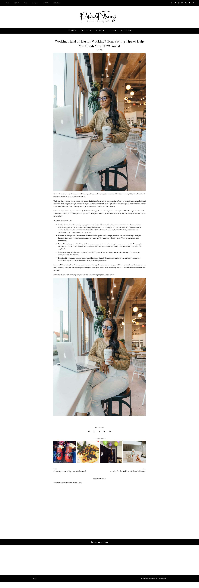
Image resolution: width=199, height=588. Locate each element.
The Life (112, 30)
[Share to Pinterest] (99, 431)
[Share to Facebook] (94, 431)
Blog (26, 3)
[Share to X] (89, 431)
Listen (45, 3)
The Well (71, 30)
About (16, 3)
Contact (57, 3)
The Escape (85, 30)
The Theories (126, 30)
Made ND (162, 578)
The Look (99, 30)
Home (7, 3)
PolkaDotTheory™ (151, 578)
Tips (102, 427)
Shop (35, 3)
